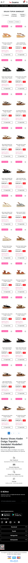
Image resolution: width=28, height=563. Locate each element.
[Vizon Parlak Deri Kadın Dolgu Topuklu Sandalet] (21, 33)
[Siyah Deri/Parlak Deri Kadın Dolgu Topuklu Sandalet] (7, 169)
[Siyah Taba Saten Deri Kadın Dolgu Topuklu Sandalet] (21, 338)
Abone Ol (24, 501)
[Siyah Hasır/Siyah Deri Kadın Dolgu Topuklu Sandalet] (7, 67)
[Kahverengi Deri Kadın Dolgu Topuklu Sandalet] (7, 270)
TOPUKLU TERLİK (14, 15)
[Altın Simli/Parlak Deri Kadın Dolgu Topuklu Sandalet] (7, 135)
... (16, 433)
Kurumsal (14, 527)
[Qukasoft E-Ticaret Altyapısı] (14, 561)
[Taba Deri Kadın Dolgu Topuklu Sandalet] (21, 237)
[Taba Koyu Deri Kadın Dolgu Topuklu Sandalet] (7, 33)
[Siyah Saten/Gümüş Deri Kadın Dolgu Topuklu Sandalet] (7, 338)
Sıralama (17, 21)
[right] (25, 15)
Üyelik (14, 531)
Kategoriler (14, 535)
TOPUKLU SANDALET (22, 15)
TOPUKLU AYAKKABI (5, 15)
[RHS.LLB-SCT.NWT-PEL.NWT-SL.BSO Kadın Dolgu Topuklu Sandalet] (21, 203)
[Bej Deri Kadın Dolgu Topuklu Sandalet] (7, 237)
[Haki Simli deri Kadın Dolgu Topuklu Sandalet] (7, 101)
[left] (3, 15)
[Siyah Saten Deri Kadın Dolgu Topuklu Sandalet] (21, 67)
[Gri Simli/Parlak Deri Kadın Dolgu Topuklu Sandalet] (21, 101)
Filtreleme (11, 21)
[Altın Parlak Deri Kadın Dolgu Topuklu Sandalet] (21, 304)
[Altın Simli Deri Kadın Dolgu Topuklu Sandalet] (21, 135)
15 (18, 433)
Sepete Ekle (7, 54)
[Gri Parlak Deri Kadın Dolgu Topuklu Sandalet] (21, 406)
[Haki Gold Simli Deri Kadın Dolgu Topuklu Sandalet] (21, 169)
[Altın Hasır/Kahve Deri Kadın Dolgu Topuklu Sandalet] (7, 203)
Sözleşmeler (14, 539)
